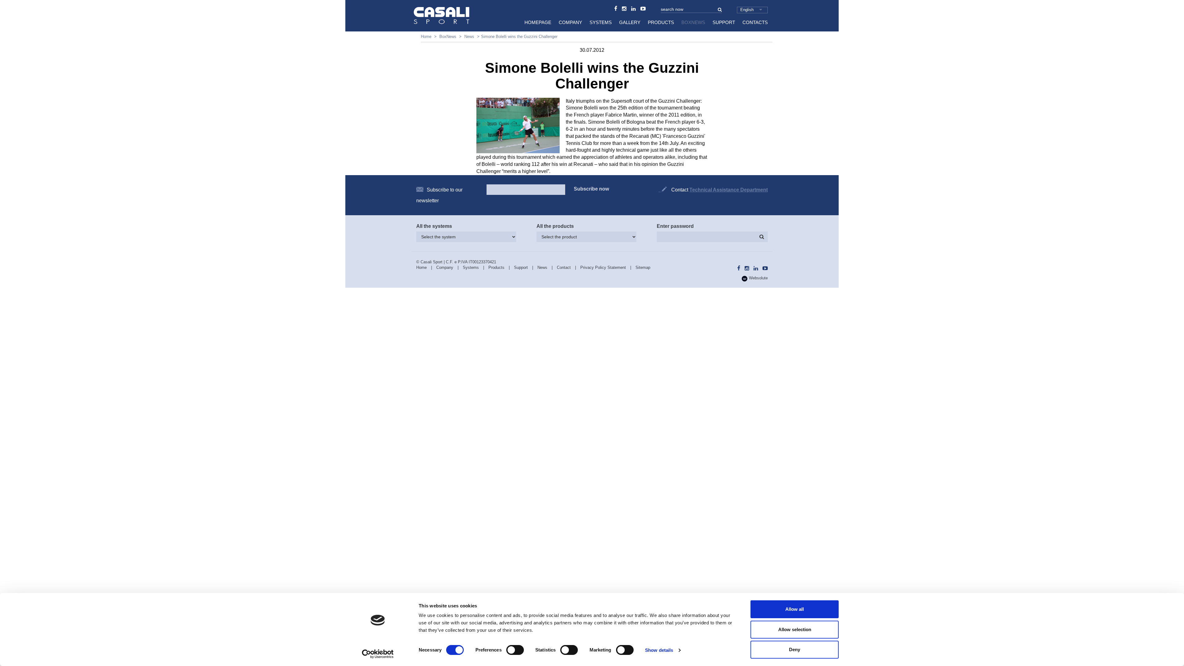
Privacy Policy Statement (603, 267)
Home (426, 36)
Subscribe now (591, 188)
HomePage (537, 22)
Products (661, 22)
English (747, 9)
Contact (564, 267)
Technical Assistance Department (728, 189)
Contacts (755, 22)
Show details (659, 650)
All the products (555, 226)
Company (570, 22)
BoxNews (693, 22)
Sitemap (642, 267)
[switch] (515, 650)
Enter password (675, 226)
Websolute (758, 278)
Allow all (794, 609)
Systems (601, 22)
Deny (794, 649)
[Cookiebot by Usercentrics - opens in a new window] (378, 654)
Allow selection (794, 629)
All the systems (434, 226)
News (469, 36)
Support (724, 22)
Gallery (629, 22)
